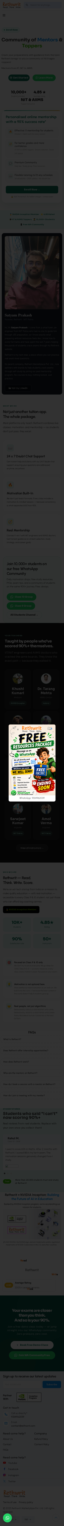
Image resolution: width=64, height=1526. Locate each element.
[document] (32, 763)
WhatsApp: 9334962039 (32, 798)
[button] (7, 1517)
